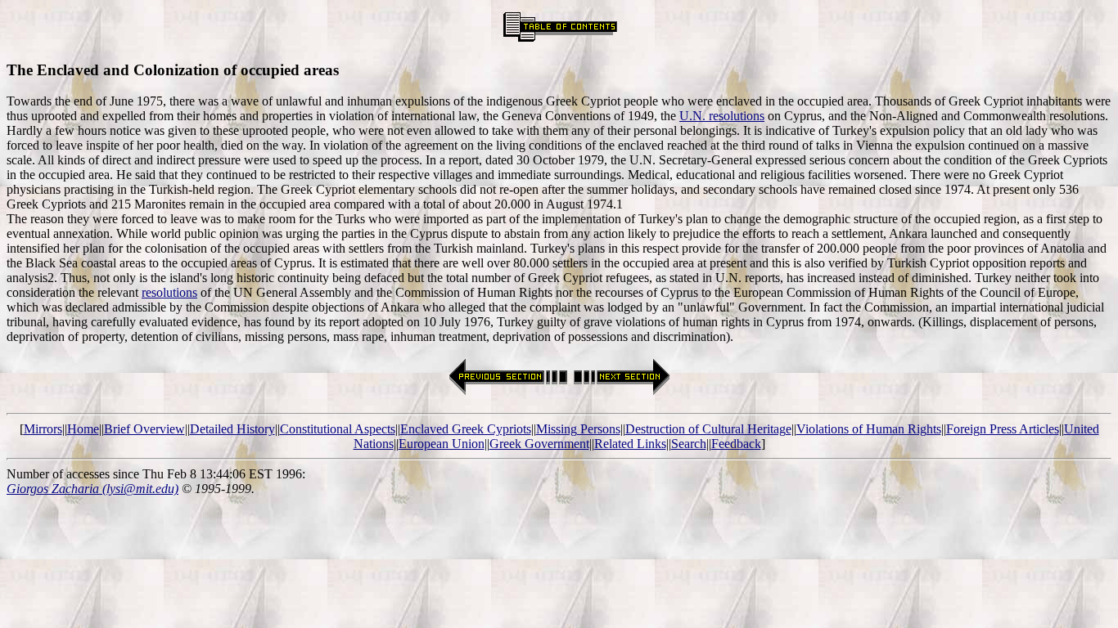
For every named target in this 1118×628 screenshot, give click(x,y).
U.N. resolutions (721, 116)
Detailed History (232, 429)
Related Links (630, 444)
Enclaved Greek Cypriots (465, 429)
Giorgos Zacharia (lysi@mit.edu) (92, 489)
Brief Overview (144, 429)
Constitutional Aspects (337, 429)
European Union (442, 444)
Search (688, 444)
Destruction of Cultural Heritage (708, 429)
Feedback (736, 444)
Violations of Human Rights (868, 429)
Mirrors (43, 429)
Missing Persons (578, 429)
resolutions (169, 292)
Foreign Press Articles (1002, 429)
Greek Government (539, 444)
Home (83, 429)
